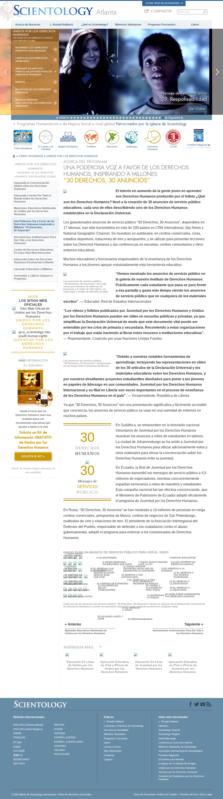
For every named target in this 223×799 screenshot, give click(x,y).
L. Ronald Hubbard (61, 24)
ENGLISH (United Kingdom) (28, 729)
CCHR (173, 146)
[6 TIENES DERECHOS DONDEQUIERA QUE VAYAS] (70, 564)
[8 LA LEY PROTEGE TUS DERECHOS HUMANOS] (80, 564)
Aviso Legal (206, 794)
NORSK (58, 729)
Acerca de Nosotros (27, 24)
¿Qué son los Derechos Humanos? (31, 59)
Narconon (112, 146)
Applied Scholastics (68, 146)
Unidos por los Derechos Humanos (177, 768)
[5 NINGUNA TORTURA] (65, 564)
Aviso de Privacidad (144, 794)
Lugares (108, 759)
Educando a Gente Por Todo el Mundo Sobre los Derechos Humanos (32, 198)
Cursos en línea (112, 746)
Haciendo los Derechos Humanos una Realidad (31, 49)
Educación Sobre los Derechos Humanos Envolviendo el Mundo (34, 261)
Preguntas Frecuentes (162, 24)
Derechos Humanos (152, 147)
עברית (17, 742)
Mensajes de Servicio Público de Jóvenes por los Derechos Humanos (33, 71)
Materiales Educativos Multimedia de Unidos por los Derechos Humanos (35, 211)
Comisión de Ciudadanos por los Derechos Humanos (181, 777)
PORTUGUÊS (61, 754)
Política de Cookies (167, 794)
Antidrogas (131, 146)
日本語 (16, 746)
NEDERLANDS (21, 759)
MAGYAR (59, 724)
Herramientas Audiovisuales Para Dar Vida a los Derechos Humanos (35, 240)
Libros (195, 24)
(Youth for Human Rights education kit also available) (33, 470)
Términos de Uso (188, 794)
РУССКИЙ (19, 751)
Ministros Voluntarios (128, 24)
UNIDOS (20, 82)
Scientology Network (169, 730)
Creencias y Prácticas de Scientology (124, 726)
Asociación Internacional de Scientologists (181, 751)
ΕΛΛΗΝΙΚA (60, 746)
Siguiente (174, 117)
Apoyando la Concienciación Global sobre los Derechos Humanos (31, 186)
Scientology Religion (169, 734)
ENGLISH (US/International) (28, 724)
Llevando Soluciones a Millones (33, 269)
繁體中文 (18, 755)
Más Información (113, 751)
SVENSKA (59, 733)
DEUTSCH (19, 763)
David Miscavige (167, 738)
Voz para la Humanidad (116, 730)
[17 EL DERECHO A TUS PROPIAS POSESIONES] (86, 577)
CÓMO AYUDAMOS (31, 156)
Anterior (64, 117)
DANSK (17, 733)
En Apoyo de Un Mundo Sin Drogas (177, 763)
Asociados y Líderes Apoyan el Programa (33, 277)
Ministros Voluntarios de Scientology (177, 746)
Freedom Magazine (198, 146)
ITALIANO (59, 750)
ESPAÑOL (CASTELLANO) (68, 741)
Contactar (109, 755)
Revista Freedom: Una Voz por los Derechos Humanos (33, 103)
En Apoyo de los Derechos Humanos (33, 91)
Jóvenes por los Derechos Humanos (178, 772)
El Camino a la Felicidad (45, 147)
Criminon (91, 146)
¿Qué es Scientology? (94, 24)
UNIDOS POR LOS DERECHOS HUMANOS (72, 156)
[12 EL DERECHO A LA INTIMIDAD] (80, 571)
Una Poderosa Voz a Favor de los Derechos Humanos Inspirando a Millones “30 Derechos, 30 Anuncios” (34, 226)
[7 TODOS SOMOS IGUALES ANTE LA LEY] (75, 564)
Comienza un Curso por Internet (176, 742)
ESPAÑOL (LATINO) (65, 737)
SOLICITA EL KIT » (33, 456)
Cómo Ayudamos (23, 148)
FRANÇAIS (19, 737)
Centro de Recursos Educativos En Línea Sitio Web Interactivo (34, 251)
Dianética (163, 726)
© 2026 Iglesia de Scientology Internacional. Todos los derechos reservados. (51, 794)
